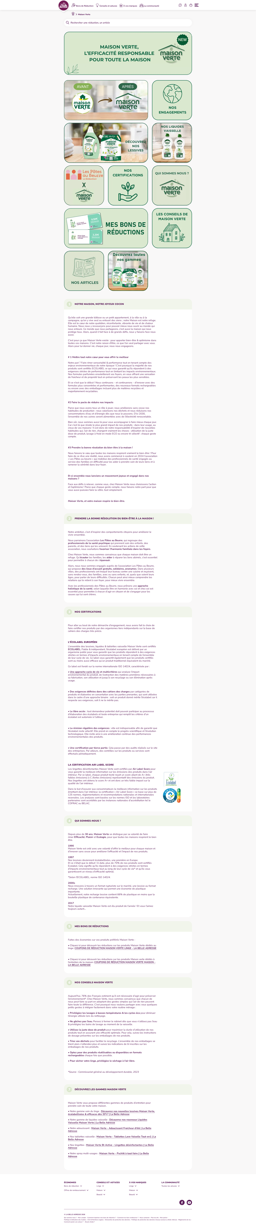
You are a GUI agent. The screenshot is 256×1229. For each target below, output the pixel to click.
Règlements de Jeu (184, 1220)
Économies (70, 1182)
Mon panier (163, 1218)
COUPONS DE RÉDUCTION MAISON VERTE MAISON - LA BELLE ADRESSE (111, 964)
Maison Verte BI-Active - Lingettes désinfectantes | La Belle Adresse (111, 1146)
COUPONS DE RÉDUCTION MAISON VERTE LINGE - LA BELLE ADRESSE (115, 948)
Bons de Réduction (84, 6)
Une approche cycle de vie (84, 671)
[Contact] (180, 5)
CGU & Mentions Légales (95, 1220)
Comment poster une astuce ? (74, 1222)
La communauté (151, 6)
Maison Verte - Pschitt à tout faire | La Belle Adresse (108, 1155)
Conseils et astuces (108, 6)
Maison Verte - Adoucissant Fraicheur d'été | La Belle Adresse (109, 1130)
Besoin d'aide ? (90, 1222)
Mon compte (82, 1218)
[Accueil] (63, 6)
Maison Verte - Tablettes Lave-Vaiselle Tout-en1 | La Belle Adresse (112, 1138)
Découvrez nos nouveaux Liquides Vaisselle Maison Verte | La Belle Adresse (107, 1121)
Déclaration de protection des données (117, 1220)
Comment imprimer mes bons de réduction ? (101, 1218)
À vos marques (130, 6)
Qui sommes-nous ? (70, 1218)
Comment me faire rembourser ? (127, 1218)
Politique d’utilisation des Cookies (75, 1220)
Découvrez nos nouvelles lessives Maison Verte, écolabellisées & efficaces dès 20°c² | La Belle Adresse (111, 1113)
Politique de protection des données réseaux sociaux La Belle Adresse (154, 1220)
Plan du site (155, 1218)
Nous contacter (145, 1218)
